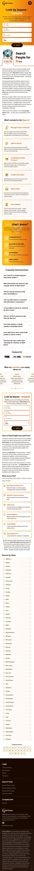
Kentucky (8, 617)
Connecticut (9, 581)
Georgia (8, 592)
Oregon (8, 691)
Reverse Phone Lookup (8, 785)
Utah (7, 717)
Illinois (7, 603)
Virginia (8, 724)
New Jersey (9, 665)
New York (8, 673)
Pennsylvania (9, 695)
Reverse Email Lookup (8, 791)
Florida (7, 588)
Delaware (8, 584)
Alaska (8, 562)
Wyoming (8, 739)
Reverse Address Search (9, 788)
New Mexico (9, 669)
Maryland (8, 629)
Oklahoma (8, 687)
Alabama (8, 559)
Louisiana (8, 621)
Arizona (8, 566)
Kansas (8, 614)
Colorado (8, 577)
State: (4, 39)
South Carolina (10, 702)
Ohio (7, 684)
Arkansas (8, 570)
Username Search (7, 793)
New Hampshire (10, 662)
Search (18, 45)
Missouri (8, 647)
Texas (7, 713)
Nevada (8, 658)
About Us (4, 803)
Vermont (8, 720)
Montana (8, 651)
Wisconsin (8, 735)
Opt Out (4, 773)
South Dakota (9, 706)
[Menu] (30, 3)
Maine (7, 625)
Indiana (8, 607)
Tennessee (9, 709)
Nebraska (8, 654)
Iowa (7, 610)
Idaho (7, 599)
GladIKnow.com (7, 3)
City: (6, 417)
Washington (9, 728)
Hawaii (7, 595)
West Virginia (9, 731)
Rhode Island (9, 698)
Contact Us (5, 776)
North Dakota (9, 680)
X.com (3, 823)
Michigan (8, 636)
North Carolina (10, 676)
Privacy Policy (6, 770)
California (8, 573)
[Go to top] (32, 868)
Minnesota (9, 640)
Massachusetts (10, 632)
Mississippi (9, 643)
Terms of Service (7, 767)
